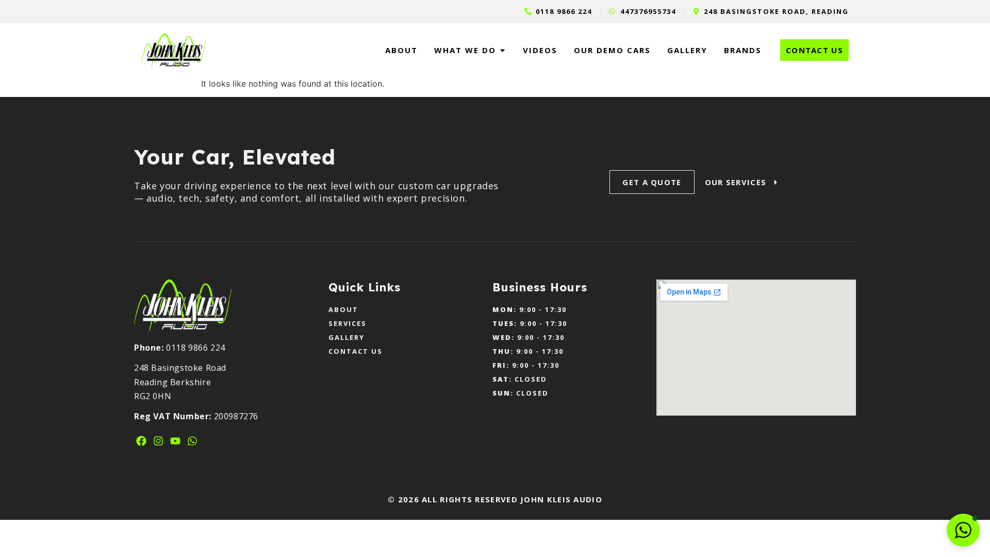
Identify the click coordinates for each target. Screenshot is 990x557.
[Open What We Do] (502, 50)
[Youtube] (175, 441)
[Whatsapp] (192, 441)
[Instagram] (158, 441)
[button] (963, 530)
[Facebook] (141, 441)
